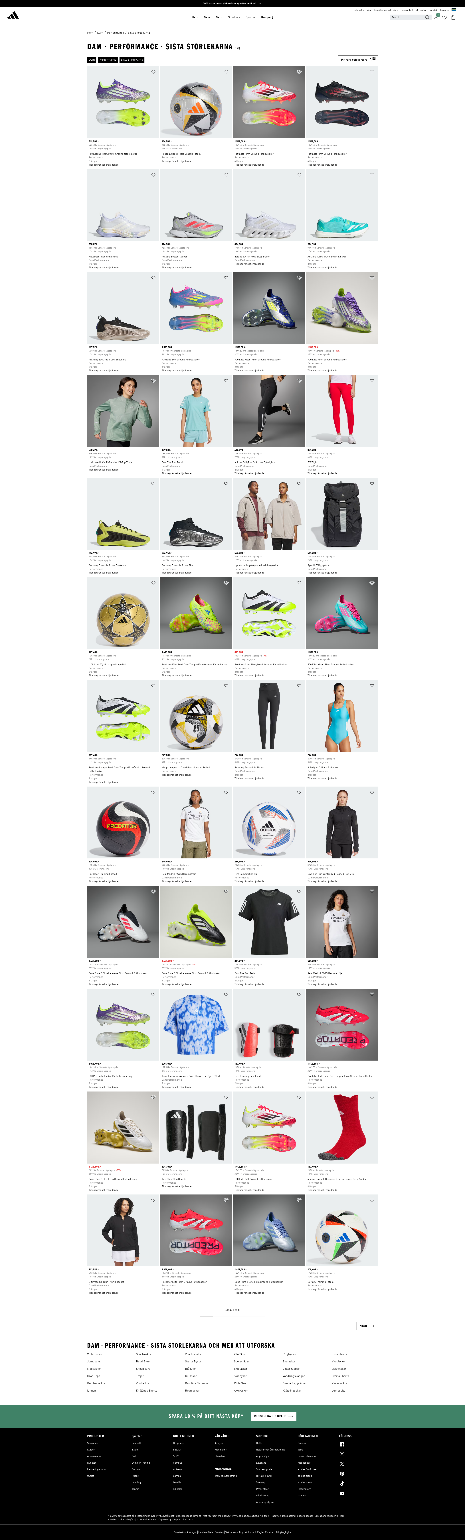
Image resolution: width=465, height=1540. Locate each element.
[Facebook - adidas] (358, 1445)
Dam (207, 17)
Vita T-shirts (193, 1354)
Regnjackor (192, 1390)
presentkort (407, 10)
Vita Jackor (339, 1361)
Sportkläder (241, 1361)
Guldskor (191, 1376)
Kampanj (267, 17)
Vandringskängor (294, 1376)
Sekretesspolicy (234, 1532)
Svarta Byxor (193, 1361)
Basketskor (339, 1369)
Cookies (219, 1532)
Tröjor (140, 1376)
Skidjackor (240, 1369)
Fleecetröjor (339, 1354)
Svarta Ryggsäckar (295, 1383)
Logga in (444, 10)
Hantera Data (205, 1532)
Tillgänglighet (284, 1532)
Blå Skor (190, 1369)
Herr (195, 17)
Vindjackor (142, 1383)
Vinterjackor (95, 1354)
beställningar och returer (386, 10)
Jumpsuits (94, 1361)
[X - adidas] (358, 1464)
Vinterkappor (291, 1369)
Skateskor (289, 1361)
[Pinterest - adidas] (358, 1474)
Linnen (91, 1390)
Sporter (250, 17)
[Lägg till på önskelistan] (153, 72)
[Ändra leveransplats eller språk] (454, 10)
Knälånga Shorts (146, 1390)
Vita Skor (239, 1354)
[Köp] (13, 15)
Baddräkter (143, 1361)
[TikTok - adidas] (358, 1484)
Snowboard (143, 1369)
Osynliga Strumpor (197, 1383)
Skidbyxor (240, 1376)
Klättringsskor (292, 1390)
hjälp (369, 10)
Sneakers (234, 17)
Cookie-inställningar (185, 1532)
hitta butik (359, 10)
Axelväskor (241, 1390)
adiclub (433, 10)
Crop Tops (93, 1376)
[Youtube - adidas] (358, 1494)
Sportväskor (143, 1354)
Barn (219, 17)
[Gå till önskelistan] (444, 17)
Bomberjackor (96, 1383)
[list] (212, 60)
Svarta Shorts (340, 1376)
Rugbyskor (290, 1354)
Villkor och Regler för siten (259, 1532)
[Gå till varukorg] (453, 17)
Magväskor (94, 1369)
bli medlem (421, 10)
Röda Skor (240, 1383)
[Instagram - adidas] (358, 1455)
